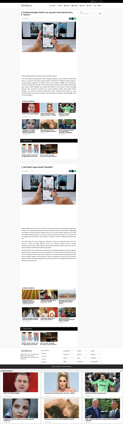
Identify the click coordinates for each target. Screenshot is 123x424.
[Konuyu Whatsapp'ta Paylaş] (75, 19)
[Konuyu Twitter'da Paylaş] (72, 19)
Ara (81, 11)
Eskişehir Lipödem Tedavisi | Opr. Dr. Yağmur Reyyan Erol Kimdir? (30, 155)
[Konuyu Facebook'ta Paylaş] (70, 19)
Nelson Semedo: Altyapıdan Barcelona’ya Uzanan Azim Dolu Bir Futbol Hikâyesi (48, 156)
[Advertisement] (49, 64)
